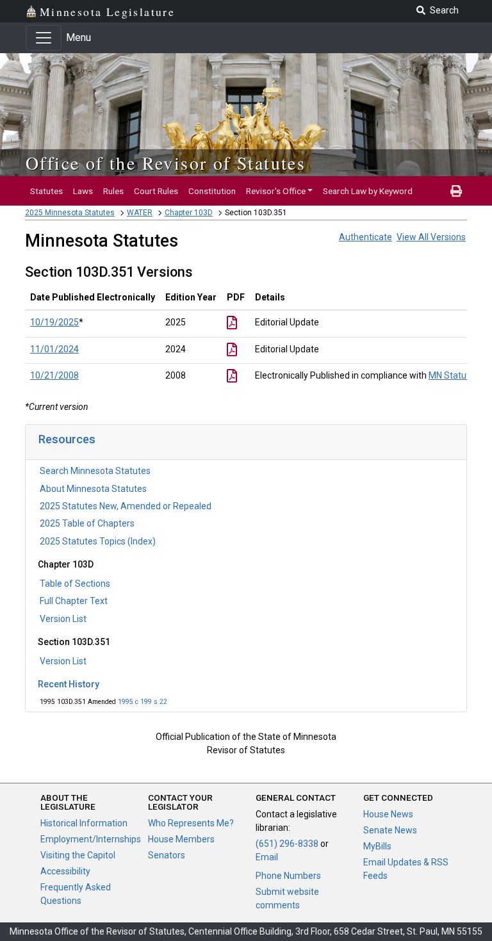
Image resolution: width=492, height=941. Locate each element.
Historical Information (83, 823)
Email (267, 857)
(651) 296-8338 (287, 844)
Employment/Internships (90, 839)
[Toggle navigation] (44, 38)
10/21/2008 (54, 375)
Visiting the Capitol (77, 855)
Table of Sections (75, 583)
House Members (181, 839)
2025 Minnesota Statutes (70, 212)
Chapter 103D (189, 212)
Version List (63, 619)
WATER (139, 212)
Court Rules (156, 191)
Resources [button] (66, 439)
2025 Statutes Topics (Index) (98, 541)
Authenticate (365, 237)
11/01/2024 (54, 349)
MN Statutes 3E (460, 375)
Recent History (68, 684)
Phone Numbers (288, 876)
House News (388, 814)
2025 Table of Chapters (87, 523)
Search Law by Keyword (368, 191)
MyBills (377, 846)
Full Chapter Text (74, 601)
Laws (83, 191)
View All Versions (431, 237)
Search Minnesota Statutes (95, 471)
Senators (166, 855)
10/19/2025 (54, 322)
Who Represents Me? (191, 823)
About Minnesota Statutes (93, 489)
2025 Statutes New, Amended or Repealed (125, 506)
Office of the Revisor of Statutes (166, 163)
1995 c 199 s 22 (142, 702)
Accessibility (65, 871)
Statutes (46, 191)
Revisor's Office (276, 191)
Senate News (390, 830)
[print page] (456, 190)
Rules (113, 191)
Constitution (212, 191)
